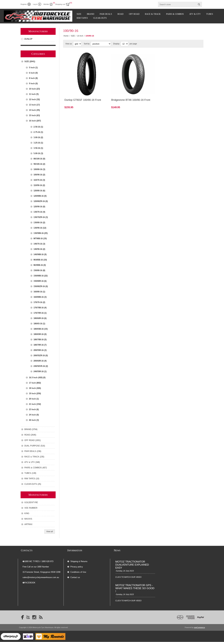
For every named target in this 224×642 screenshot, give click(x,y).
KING (26, 513)
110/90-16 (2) (39, 185)
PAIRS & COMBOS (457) (35, 467)
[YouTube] (27, 617)
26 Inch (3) (34, 420)
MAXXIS (28, 519)
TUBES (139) (30, 473)
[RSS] (40, 617)
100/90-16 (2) (39, 175)
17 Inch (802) (35, 383)
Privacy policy (76, 567)
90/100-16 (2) (39, 164)
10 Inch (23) (34, 89)
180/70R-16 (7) (40, 345)
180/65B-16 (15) (41, 329)
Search (199, 4)
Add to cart (96, 82)
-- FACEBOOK (29, 583)
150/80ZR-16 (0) (41, 286)
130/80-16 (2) (39, 222)
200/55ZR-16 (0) (41, 355)
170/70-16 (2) (39, 302)
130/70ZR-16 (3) (41, 217)
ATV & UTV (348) (32, 462)
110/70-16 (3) (39, 180)
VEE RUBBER (30, 508)
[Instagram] (34, 617)
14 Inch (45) (34, 110)
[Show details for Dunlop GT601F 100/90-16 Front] (86, 74)
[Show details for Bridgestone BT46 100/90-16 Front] (133, 74)
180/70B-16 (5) (40, 339)
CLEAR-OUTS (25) (32, 484)
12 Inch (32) (34, 99)
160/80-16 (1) (39, 292)
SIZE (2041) (29, 61)
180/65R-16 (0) (40, 334)
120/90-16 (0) (39, 206)
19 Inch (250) (35, 393)
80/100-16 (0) (39, 159)
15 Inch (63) (34, 115)
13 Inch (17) (34, 105)
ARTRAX (28, 524)
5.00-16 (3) (38, 153)
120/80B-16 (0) (40, 196)
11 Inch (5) (34, 94)
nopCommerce (199, 627)
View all (49, 531)
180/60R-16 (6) (40, 318)
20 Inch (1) (34, 399)
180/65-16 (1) (39, 323)
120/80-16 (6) (39, 190)
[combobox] (177, 4)
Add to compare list (79, 82)
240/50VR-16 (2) (41, 366)
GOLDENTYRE (31, 502)
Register (24, 4)
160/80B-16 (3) (40, 297)
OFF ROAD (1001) (32, 440)
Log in (35, 4)
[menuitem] (88, 561)
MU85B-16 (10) (40, 260)
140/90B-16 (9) (40, 254)
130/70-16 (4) (39, 212)
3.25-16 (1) (38, 143)
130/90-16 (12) (40, 228)
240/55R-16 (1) (40, 371)
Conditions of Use (78, 572)
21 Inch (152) (35, 404)
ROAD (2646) (30, 435)
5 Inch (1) (33, 67)
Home (66, 36)
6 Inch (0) (33, 73)
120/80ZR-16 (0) (41, 201)
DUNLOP (28, 39)
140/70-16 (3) (39, 244)
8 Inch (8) (33, 78)
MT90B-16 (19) (40, 238)
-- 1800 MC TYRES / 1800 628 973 (38, 561)
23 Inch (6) (34, 409)
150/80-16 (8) (39, 270)
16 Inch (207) (35, 121)
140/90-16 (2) (39, 249)
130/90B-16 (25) (41, 233)
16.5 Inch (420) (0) (37, 377)
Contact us (75, 577)
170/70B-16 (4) (40, 307)
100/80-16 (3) (39, 169)
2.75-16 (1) (38, 132)
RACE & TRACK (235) (34, 457)
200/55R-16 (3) (40, 350)
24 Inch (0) (34, 415)
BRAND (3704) (30, 429)
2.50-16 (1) (38, 127)
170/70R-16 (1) (40, 313)
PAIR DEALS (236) (32, 451)
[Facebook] (21, 617)
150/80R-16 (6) (40, 281)
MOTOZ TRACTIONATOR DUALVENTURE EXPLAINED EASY (132, 564)
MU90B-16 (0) (40, 265)
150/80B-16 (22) (41, 276)
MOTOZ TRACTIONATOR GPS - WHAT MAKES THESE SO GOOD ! (134, 588)
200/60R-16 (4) (40, 361)
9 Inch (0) (33, 83)
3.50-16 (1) (38, 148)
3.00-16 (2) (38, 137)
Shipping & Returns (78, 561)
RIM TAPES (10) (31, 478)
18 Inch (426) (35, 388)
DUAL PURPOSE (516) (34, 446)
